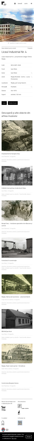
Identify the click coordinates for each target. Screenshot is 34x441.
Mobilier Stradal (13, 103)
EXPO (26, 4)
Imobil (4, 103)
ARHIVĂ (20, 4)
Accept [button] (29, 436)
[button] (30, 3)
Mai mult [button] (14, 438)
